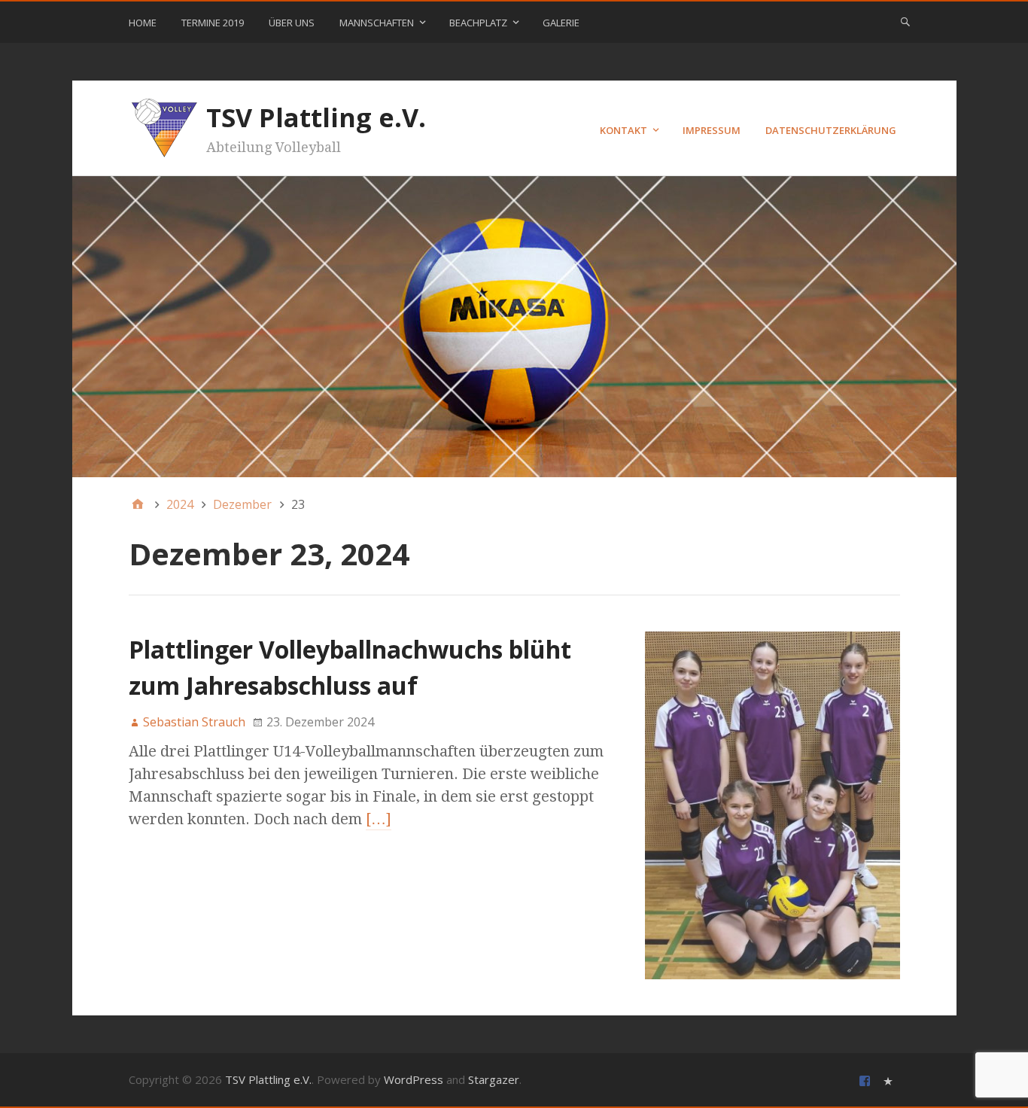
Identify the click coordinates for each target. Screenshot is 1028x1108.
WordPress (413, 1079)
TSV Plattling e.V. (316, 117)
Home (143, 22)
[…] (378, 819)
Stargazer (493, 1079)
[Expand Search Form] (905, 21)
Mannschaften (376, 22)
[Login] (890, 1079)
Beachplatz (478, 22)
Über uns (292, 22)
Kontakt (623, 130)
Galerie (561, 22)
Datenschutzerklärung (830, 130)
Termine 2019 (212, 22)
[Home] (138, 504)
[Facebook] (866, 1079)
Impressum (712, 130)
